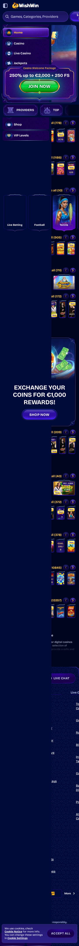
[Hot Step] (60, 248)
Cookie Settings (17, 938)
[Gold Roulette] (71, 445)
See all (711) (53, 270)
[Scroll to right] (69, 110)
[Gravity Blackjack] (71, 513)
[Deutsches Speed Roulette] (53, 445)
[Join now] (39, 63)
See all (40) (53, 476)
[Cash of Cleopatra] (71, 578)
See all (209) (52, 432)
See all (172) (53, 296)
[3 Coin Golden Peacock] (71, 546)
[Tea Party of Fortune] (71, 136)
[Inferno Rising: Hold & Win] (71, 168)
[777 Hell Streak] (71, 611)
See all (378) (52, 535)
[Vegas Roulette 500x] (62, 309)
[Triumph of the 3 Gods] (64, 282)
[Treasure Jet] (60, 611)
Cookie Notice (13, 931)
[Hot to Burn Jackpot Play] (60, 546)
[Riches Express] (71, 248)
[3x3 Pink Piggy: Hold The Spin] (60, 168)
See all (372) (52, 502)
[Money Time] (53, 309)
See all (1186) (52, 157)
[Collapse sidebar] (5, 5)
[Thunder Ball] (60, 578)
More (67, 893)
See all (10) (54, 190)
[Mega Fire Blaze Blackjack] (60, 513)
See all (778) (52, 123)
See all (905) (52, 237)
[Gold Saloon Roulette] (71, 309)
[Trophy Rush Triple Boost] (60, 136)
